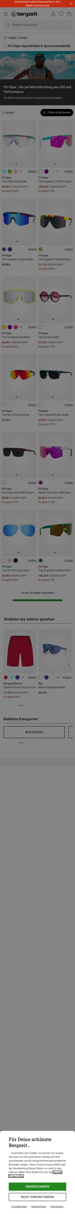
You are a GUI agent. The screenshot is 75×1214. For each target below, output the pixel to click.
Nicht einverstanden (37, 1197)
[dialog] (37, 1172)
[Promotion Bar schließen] (71, 3)
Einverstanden (37, 1186)
